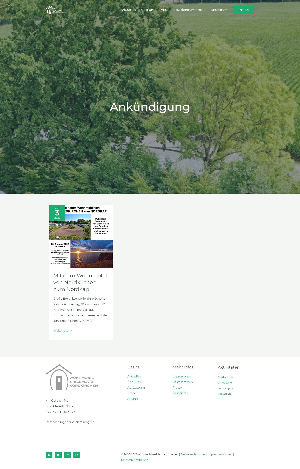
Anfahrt (132, 398)
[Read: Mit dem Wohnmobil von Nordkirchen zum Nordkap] (81, 236)
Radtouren (224, 393)
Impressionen (182, 376)
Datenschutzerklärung (134, 460)
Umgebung (225, 382)
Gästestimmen (183, 382)
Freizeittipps (225, 388)
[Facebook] (49, 455)
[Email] (76, 455)
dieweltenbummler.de (189, 9)
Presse (177, 387)
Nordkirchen (225, 377)
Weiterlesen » (62, 331)
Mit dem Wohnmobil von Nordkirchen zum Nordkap (80, 282)
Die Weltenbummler (193, 454)
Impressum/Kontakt (220, 454)
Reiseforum (219, 9)
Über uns (147, 9)
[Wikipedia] (67, 455)
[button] (243, 10)
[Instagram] (58, 455)
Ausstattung (136, 387)
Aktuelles (129, 9)
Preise (164, 9)
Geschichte (180, 393)
